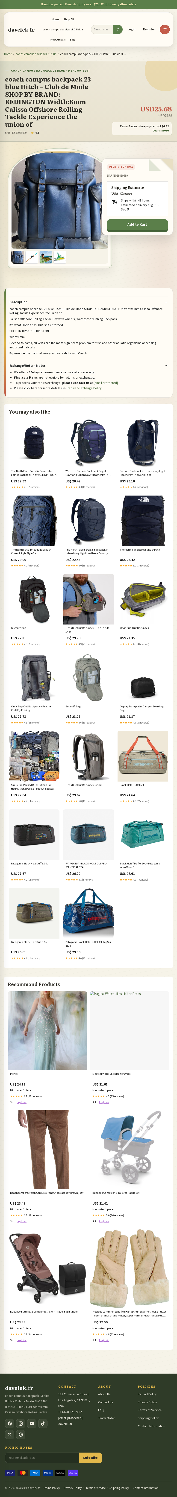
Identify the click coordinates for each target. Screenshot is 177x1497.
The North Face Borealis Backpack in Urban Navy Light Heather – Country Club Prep (86, 552)
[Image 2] (31, 257)
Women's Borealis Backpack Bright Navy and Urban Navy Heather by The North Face (87, 473)
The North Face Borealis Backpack (140, 550)
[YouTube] (31, 1423)
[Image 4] (59, 257)
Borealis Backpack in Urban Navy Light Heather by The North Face (142, 473)
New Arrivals (58, 40)
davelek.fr (21, 29)
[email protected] (106, 383)
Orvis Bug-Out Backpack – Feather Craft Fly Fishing (31, 708)
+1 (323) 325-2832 (70, 1412)
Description (18, 302)
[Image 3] (45, 257)
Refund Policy (147, 1394)
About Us (104, 1394)
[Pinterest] (20, 1434)
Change (126, 193)
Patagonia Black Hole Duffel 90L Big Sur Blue (88, 944)
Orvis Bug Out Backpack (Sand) (84, 785)
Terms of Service (150, 1410)
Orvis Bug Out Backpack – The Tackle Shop (87, 630)
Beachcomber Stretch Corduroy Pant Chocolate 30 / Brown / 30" (47, 1193)
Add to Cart (137, 224)
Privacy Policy (147, 1402)
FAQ (101, 1410)
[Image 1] (17, 257)
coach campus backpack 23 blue (63, 30)
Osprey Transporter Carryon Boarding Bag (141, 708)
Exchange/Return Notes (27, 366)
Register (149, 29)
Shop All (69, 19)
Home (55, 19)
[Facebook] (9, 1423)
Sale (72, 40)
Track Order (106, 1418)
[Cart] (165, 29)
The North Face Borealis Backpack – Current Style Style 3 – (32, 551)
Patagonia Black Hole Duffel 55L (29, 942)
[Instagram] (20, 1423)
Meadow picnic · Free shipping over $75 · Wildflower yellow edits (88, 4)
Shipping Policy (148, 1418)
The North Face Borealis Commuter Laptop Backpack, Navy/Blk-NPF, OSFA (33, 473)
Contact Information (151, 1426)
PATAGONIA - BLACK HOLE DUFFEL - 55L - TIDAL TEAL (86, 865)
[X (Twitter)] (9, 1434)
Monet (14, 1074)
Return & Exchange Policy (84, 388)
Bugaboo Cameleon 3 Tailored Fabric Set (115, 1193)
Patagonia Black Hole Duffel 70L (29, 864)
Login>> (22, 1102)
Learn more (161, 130)
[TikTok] (42, 1423)
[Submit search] (118, 29)
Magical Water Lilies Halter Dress (111, 1074)
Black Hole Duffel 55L (132, 785)
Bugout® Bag (18, 628)
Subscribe (90, 1458)
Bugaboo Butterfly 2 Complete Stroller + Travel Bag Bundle (43, 1312)
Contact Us (105, 1402)
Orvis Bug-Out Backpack (134, 628)
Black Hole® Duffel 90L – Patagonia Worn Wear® (140, 865)
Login (131, 29)
